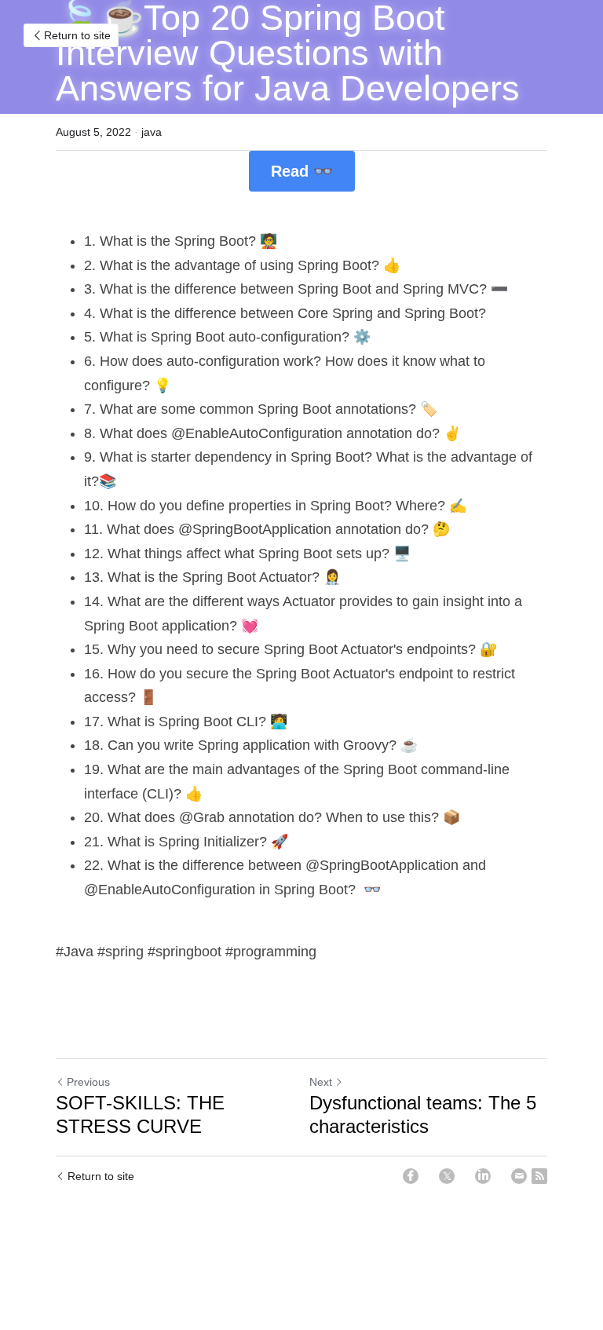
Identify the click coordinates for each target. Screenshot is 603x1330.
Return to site (77, 35)
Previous (88, 1082)
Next (320, 1082)
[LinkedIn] (483, 1176)
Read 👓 (302, 171)
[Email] (519, 1176)
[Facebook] (410, 1176)
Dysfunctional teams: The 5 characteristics (422, 1114)
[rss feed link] (539, 1176)
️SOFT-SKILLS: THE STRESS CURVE (140, 1114)
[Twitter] (447, 1176)
